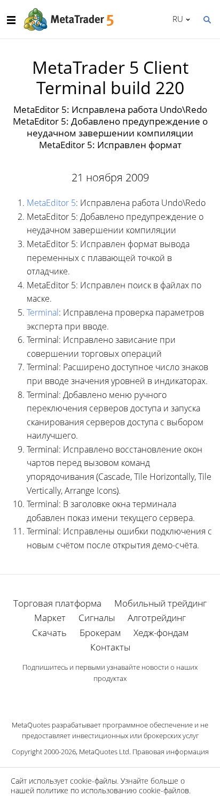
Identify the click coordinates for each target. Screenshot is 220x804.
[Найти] (207, 19)
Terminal (43, 312)
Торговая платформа (57, 603)
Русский (176, 18)
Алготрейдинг (157, 617)
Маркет (50, 617)
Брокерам (100, 632)
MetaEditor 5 (51, 203)
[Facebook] (93, 697)
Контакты (110, 647)
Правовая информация (170, 751)
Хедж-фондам (160, 632)
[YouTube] (127, 697)
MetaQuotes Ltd (104, 751)
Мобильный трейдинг (160, 603)
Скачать (49, 632)
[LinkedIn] (110, 697)
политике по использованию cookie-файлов (112, 790)
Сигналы (96, 617)
